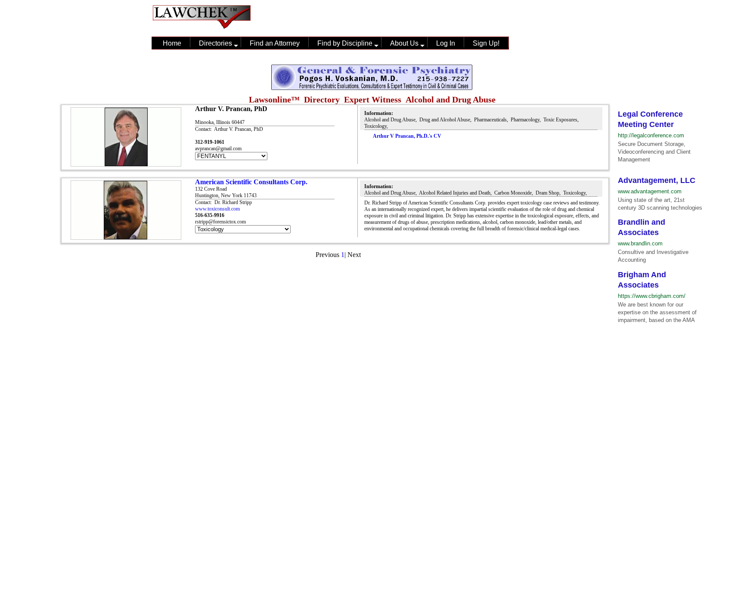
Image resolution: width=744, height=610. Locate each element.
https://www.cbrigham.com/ (651, 296)
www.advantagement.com (650, 191)
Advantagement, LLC (656, 180)
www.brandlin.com (640, 243)
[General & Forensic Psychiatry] (372, 88)
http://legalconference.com (651, 135)
